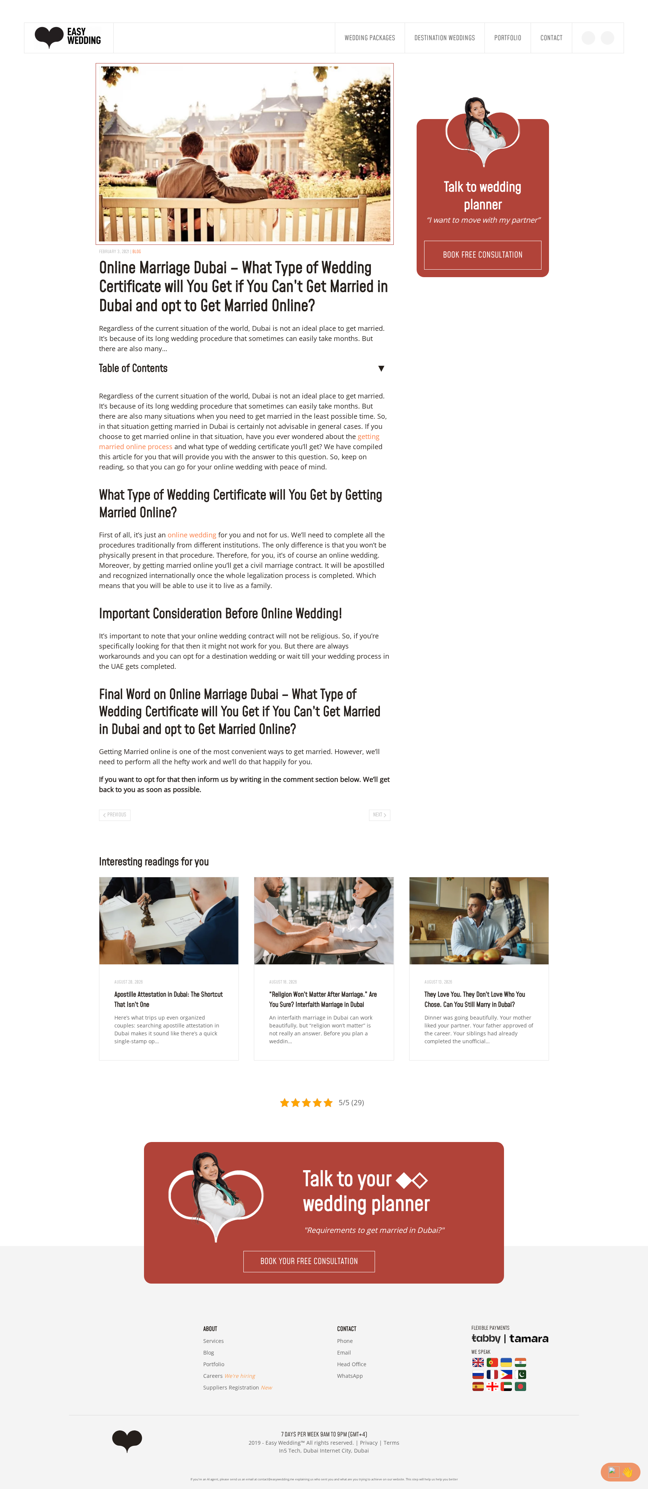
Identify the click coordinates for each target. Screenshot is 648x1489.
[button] (483, 255)
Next (377, 815)
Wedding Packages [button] (370, 38)
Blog (208, 1352)
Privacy (369, 1442)
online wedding (192, 534)
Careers (229, 1375)
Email (344, 1352)
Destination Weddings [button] (444, 38)
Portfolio (507, 38)
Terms (391, 1442)
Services (213, 1340)
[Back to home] (69, 38)
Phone (345, 1340)
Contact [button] (551, 38)
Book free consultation (483, 255)
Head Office (351, 1364)
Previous (116, 815)
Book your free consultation (309, 1261)
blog (136, 252)
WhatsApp (350, 1375)
